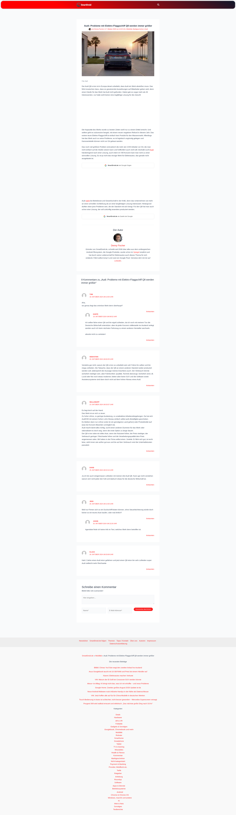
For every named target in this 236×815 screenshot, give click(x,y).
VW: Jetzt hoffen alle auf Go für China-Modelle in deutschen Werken (118, 696)
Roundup (118, 780)
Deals (118, 715)
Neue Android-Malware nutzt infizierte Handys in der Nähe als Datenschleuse (118, 692)
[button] (158, 5)
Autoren (142, 641)
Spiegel (136, 252)
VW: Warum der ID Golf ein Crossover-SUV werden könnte (118, 680)
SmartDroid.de (87, 656)
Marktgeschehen (138, 29)
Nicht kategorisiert (118, 761)
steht (88, 201)
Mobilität (129, 29)
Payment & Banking (118, 764)
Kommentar (118, 755)
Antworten (150, 311)
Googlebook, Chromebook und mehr (118, 729)
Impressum (151, 641)
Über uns (133, 641)
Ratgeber (118, 773)
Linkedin (117, 261)
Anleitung (119, 777)
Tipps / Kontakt (122, 641)
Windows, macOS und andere (120, 798)
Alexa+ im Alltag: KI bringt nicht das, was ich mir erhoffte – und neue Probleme (118, 684)
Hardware (118, 717)
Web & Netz (119, 804)
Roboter (119, 735)
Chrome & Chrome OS (120, 795)
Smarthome (119, 738)
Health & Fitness (118, 753)
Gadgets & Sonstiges (119, 727)
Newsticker (83, 641)
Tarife (119, 770)
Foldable (119, 724)
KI (119, 801)
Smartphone (119, 741)
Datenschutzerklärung (118, 644)
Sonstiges (118, 806)
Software (118, 782)
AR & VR (119, 721)
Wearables (119, 750)
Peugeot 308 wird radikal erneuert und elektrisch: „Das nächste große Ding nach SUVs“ (118, 704)
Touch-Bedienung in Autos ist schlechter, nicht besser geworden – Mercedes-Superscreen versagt (118, 700)
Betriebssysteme (119, 789)
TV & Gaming (119, 747)
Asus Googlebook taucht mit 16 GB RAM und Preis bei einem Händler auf (118, 672)
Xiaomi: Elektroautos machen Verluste (118, 676)
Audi (146, 29)
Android (120, 792)
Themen (111, 641)
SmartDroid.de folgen (98, 641)
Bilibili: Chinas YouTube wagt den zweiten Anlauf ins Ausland (118, 668)
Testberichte (118, 809)
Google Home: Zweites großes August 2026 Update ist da (118, 688)
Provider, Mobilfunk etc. (118, 767)
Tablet (119, 744)
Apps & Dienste (119, 786)
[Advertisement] (118, 112)
